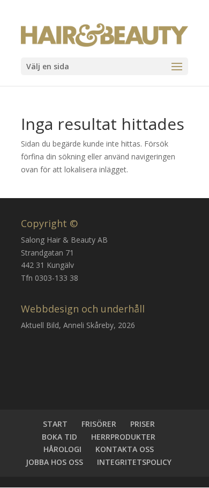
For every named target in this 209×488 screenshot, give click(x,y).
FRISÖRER (98, 424)
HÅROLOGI (62, 449)
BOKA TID (59, 437)
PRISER (142, 424)
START (55, 424)
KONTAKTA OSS (124, 449)
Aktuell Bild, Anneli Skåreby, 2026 (78, 325)
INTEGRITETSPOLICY (134, 462)
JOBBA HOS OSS (54, 462)
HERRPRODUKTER (123, 437)
